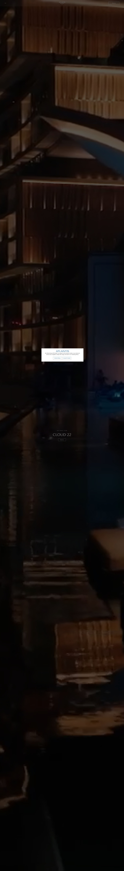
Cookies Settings (57, 358)
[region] (62, 355)
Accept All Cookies (66, 358)
